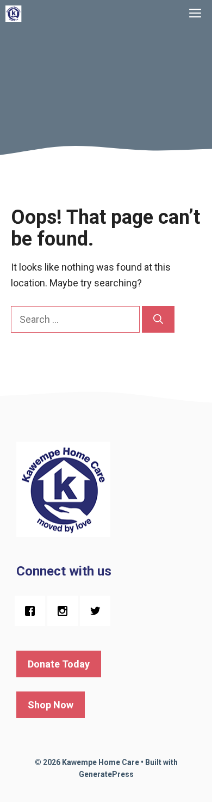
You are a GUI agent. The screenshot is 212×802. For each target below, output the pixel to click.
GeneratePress (106, 774)
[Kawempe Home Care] (13, 13)
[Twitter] (98, 611)
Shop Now (50, 705)
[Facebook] (32, 611)
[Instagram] (65, 611)
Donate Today (59, 664)
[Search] (158, 319)
